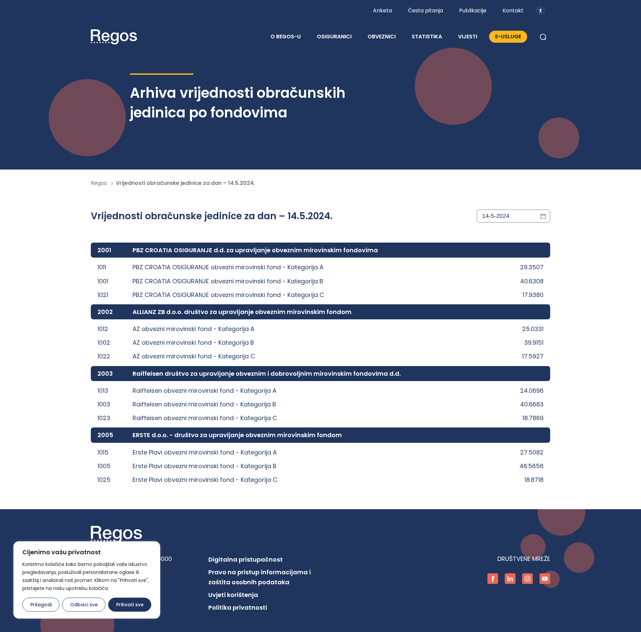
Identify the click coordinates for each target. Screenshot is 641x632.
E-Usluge (508, 36)
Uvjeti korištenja (233, 595)
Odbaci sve (84, 604)
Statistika (427, 36)
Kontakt (512, 10)
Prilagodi (41, 604)
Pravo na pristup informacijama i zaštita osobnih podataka (259, 577)
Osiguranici (334, 36)
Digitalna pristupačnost (245, 559)
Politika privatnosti (237, 607)
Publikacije (472, 10)
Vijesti (467, 36)
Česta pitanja (425, 10)
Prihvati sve (130, 604)
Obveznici (382, 36)
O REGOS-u (285, 36)
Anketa (382, 10)
